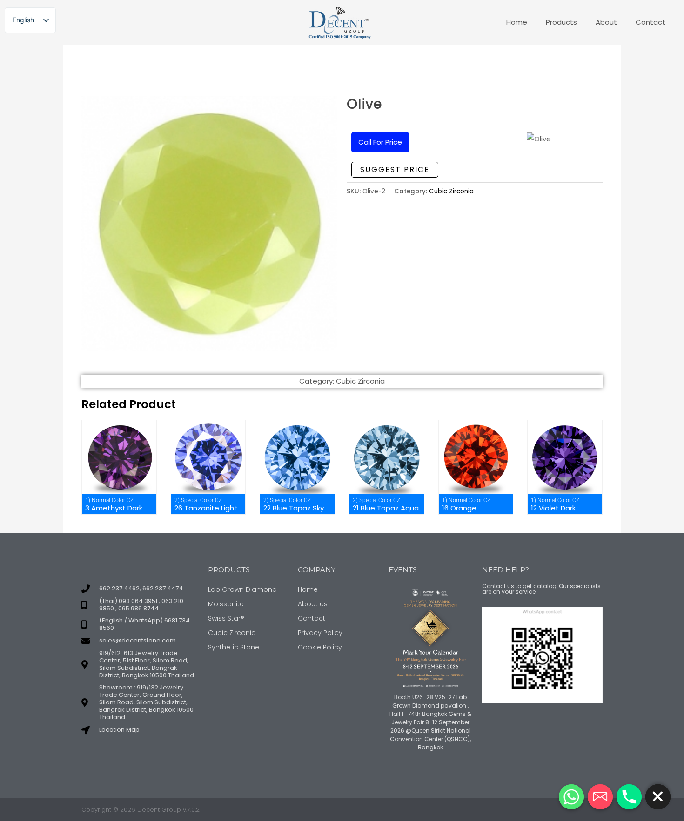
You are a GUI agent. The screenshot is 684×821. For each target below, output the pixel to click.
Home (516, 22)
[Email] (600, 796)
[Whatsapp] (571, 796)
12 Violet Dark (553, 508)
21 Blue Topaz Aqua (386, 508)
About (606, 22)
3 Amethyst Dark (113, 508)
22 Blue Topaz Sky (293, 508)
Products (561, 22)
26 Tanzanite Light (205, 508)
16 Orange (459, 508)
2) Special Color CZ (198, 500)
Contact (650, 22)
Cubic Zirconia (451, 191)
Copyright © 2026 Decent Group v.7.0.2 (140, 809)
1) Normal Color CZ (109, 500)
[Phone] (629, 796)
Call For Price (380, 142)
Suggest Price (394, 169)
